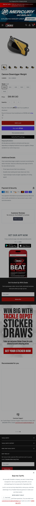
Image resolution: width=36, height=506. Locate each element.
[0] (33, 25)
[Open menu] (2, 25)
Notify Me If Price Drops (18, 137)
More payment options (18, 133)
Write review (18, 219)
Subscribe (18, 299)
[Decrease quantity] (9, 102)
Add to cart (18, 123)
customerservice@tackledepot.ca (11, 501)
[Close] (33, 472)
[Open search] (26, 25)
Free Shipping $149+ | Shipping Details (18, 1)
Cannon (4, 78)
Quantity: (4, 102)
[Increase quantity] (18, 102)
